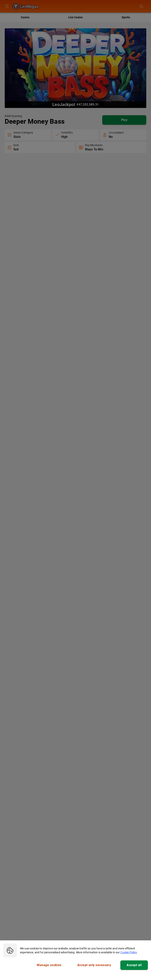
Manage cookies (49, 965)
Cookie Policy (128, 952)
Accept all (134, 965)
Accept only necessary (94, 965)
